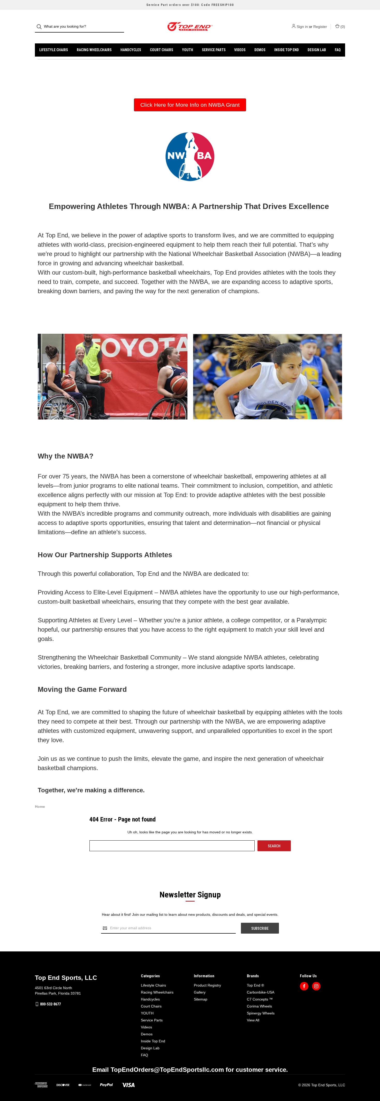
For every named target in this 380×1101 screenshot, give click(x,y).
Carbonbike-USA (260, 992)
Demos (259, 50)
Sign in (302, 27)
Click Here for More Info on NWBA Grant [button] (190, 105)
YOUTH (187, 50)
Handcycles (130, 50)
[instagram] (316, 986)
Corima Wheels (259, 1006)
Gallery (200, 992)
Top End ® (255, 985)
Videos (240, 50)
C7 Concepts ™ (260, 999)
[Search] (41, 27)
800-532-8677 (50, 1004)
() (342, 27)
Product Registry (207, 985)
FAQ (338, 50)
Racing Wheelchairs (94, 50)
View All (253, 1020)
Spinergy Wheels (261, 1013)
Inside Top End (286, 50)
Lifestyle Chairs (53, 50)
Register (320, 27)
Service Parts (214, 50)
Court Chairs (161, 50)
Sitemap (200, 999)
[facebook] (304, 986)
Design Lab (317, 50)
